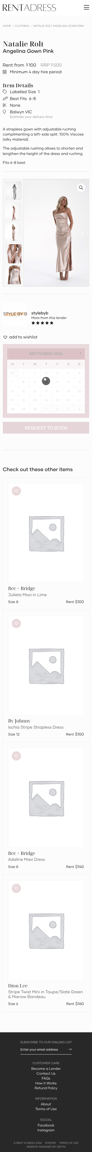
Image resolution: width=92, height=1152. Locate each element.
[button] (30, 233)
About (46, 1104)
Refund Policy (46, 1088)
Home (7, 26)
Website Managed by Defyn (46, 1146)
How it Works (45, 1083)
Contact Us (46, 1073)
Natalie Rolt (23, 44)
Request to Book (46, 428)
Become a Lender (46, 1069)
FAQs (46, 1078)
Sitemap (50, 1143)
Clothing (22, 26)
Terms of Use (46, 1109)
